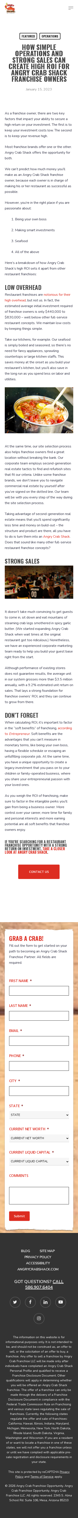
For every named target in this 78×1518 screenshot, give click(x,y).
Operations (50, 36)
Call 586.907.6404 (44, 1284)
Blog (25, 1251)
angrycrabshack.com (38, 1269)
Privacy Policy (38, 1257)
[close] (70, 8)
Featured (28, 36)
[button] (39, 872)
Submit (19, 1216)
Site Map (47, 1251)
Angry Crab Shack (56, 536)
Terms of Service (42, 1477)
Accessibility (38, 1263)
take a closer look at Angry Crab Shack (35, 850)
